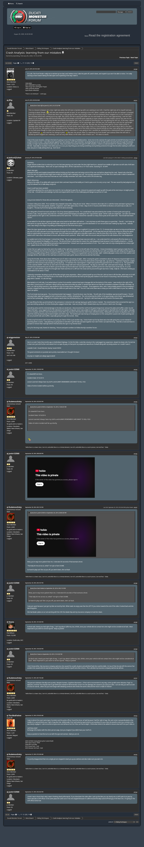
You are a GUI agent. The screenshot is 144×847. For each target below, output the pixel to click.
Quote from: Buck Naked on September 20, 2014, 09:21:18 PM (48, 588)
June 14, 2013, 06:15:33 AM (32, 69)
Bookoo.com (113, 206)
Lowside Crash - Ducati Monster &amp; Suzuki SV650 (44, 348)
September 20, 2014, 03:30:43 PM (34, 401)
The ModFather (15, 715)
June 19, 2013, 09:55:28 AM (32, 100)
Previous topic (125, 58)
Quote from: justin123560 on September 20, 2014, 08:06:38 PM (48, 513)
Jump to (111, 822)
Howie (11, 622)
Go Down (8, 63)
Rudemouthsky (15, 401)
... (22, 63)
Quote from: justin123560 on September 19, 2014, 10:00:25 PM (48, 407)
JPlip (10, 100)
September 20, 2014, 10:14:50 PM (34, 622)
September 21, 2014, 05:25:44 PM (34, 792)
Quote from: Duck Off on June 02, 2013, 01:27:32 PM (45, 105)
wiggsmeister (14, 337)
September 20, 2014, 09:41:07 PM (34, 583)
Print (136, 63)
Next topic (134, 58)
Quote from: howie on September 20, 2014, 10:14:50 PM (46, 654)
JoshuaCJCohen (15, 157)
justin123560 (14, 369)
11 (23, 63)
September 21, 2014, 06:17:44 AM (34, 678)
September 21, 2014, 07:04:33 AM (34, 715)
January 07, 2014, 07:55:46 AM (33, 157)
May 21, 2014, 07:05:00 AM (32, 337)
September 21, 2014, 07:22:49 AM (34, 754)
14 (31, 63)
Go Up (7, 814)
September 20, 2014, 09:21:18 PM (34, 507)
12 (26, 63)
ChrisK (11, 69)
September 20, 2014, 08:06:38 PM (34, 453)
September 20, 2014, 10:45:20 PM (34, 649)
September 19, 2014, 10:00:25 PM (34, 369)
